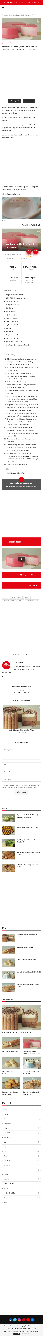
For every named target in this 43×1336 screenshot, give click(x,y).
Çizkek (22, 1109)
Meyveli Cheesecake (32, 600)
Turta (22, 1202)
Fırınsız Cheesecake (9, 600)
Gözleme (22, 1133)
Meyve (20, 600)
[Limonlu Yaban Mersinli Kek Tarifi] (32, 1063)
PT (20, 2)
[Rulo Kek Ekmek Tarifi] (11, 1043)
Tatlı (22, 1197)
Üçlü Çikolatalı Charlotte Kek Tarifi (21, 730)
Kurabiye (22, 1160)
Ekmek (22, 1128)
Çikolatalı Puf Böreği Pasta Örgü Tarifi (28, 866)
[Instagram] (19, 1319)
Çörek (22, 1114)
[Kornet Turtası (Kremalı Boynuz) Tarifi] (8, 855)
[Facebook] (10, 1319)
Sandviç (22, 1179)
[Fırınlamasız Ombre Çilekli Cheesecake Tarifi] (32, 1043)
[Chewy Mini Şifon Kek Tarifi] (11, 1063)
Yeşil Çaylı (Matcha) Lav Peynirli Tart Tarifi (28, 841)
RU (38, 2)
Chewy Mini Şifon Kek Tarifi (9, 1073)
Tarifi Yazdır (29, 101)
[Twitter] (15, 1319)
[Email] (32, 1319)
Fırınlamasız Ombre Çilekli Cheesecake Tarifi (31, 1053)
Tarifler (22, 1188)
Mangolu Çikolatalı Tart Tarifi (27, 827)
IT (17, 2)
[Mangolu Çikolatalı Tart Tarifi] (8, 830)
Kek (22, 1151)
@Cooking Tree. (31, 486)
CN (29, 2)
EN (8, 2)
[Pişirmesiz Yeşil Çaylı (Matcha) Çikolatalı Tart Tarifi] (8, 818)
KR (5, 2)
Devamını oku (26, 1334)
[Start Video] (21, 559)
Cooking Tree (20, 49)
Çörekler (22, 1119)
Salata (22, 1174)
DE (26, 2)
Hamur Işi (22, 1137)
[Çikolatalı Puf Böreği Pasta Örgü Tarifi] (8, 868)
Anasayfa (5, 15)
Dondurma (22, 1123)
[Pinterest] (23, 1319)
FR (11, 2)
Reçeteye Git (15, 101)
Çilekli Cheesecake (15, 597)
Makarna (22, 1165)
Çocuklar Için (23, 1193)
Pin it (29, 250)
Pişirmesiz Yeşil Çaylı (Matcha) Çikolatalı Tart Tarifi (27, 816)
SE (22, 2)
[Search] (39, 10)
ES (14, 2)
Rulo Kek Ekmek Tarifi (10, 1051)
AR (35, 2)
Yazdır (36, 250)
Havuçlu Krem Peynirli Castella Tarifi (31, 1093)
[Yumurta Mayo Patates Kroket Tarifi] (11, 1083)
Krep (22, 1156)
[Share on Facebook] (26, 654)
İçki (22, 1142)
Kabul (17, 1334)
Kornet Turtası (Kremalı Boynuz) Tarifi (28, 853)
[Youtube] (28, 1319)
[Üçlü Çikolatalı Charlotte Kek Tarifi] (21, 717)
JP (32, 2)
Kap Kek (22, 1147)
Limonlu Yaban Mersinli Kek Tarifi (31, 1073)
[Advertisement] (21, 74)
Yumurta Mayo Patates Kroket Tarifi (10, 1093)
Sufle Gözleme (22, 1184)
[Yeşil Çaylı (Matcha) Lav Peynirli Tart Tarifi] (8, 843)
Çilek (4, 597)
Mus (22, 1170)
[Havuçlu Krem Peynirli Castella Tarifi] (32, 1083)
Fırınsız (27, 597)
